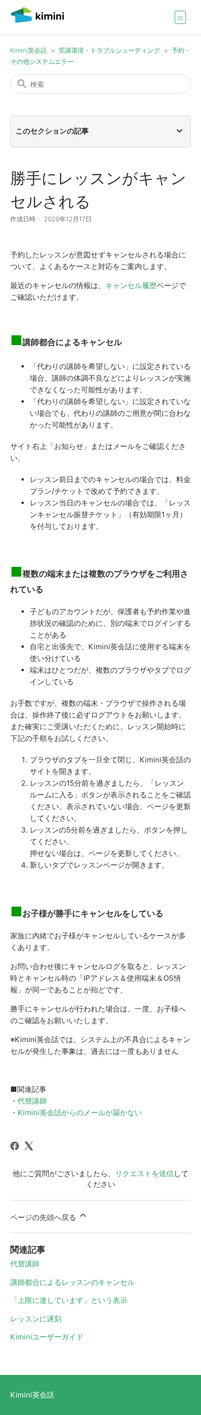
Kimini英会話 (28, 50)
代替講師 (32, 1100)
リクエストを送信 (144, 1173)
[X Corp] (28, 1146)
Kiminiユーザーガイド (46, 1336)
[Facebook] (14, 1146)
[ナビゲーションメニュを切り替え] (180, 17)
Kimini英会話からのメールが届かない (80, 1112)
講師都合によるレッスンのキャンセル (72, 1282)
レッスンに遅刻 (35, 1318)
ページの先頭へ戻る (44, 1217)
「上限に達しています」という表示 (68, 1300)
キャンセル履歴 (131, 285)
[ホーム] (37, 22)
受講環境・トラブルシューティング (109, 50)
